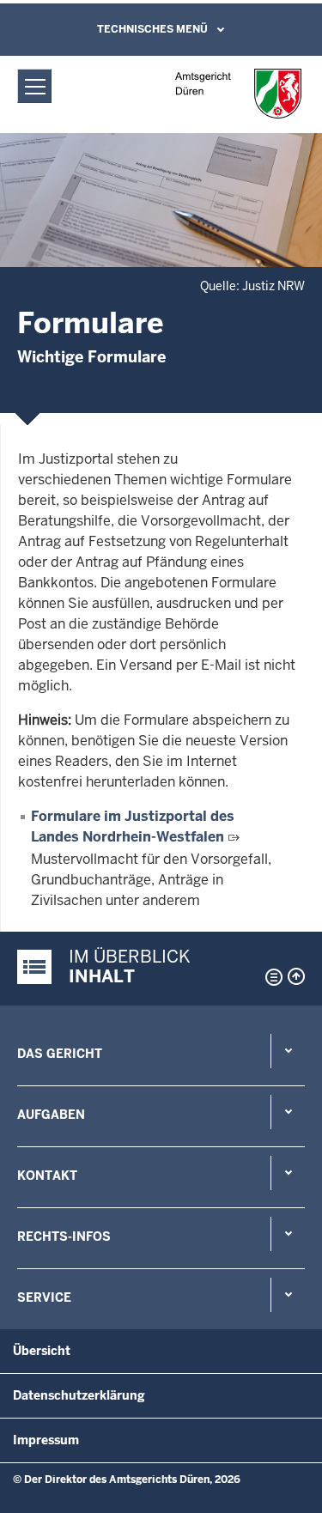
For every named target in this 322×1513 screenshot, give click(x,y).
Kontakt (47, 1175)
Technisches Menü (152, 29)
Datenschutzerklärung (79, 1395)
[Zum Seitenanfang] (296, 976)
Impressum (46, 1440)
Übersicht (41, 1350)
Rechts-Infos (64, 1236)
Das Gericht (59, 1053)
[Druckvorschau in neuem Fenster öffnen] (270, 977)
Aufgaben (51, 1114)
